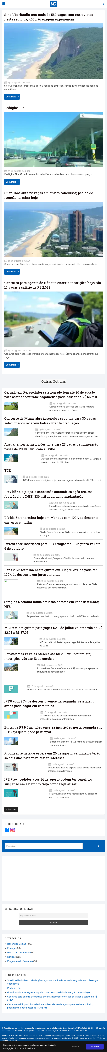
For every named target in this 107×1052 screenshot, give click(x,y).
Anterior (12, 809)
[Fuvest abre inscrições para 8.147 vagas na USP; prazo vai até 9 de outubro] (17, 557)
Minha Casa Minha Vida (19, 952)
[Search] (98, 846)
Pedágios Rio (14, 108)
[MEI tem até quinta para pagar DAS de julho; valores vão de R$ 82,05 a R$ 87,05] (20, 641)
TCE (7, 470)
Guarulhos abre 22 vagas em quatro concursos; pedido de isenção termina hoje (48, 992)
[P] (14, 688)
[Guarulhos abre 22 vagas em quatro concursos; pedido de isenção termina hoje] (53, 229)
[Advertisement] (53, 878)
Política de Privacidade (24, 1048)
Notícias (11, 957)
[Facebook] (7, 830)
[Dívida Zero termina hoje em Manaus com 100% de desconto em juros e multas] (20, 531)
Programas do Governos (20, 961)
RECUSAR (76, 1047)
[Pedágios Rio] (53, 139)
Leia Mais (11, 96)
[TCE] (11, 479)
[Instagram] (12, 830)
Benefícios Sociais (16, 944)
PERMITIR (95, 1047)
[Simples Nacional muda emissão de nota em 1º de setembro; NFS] (13, 615)
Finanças (12, 948)
